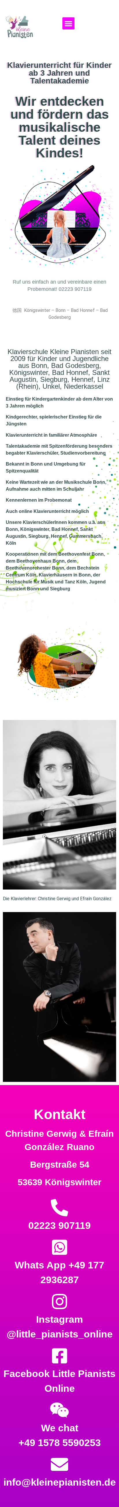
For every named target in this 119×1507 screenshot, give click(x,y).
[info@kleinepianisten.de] (59, 1464)
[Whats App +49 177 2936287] (59, 1247)
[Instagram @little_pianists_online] (59, 1301)
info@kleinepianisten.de (59, 1482)
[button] (68, 23)
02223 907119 (59, 1225)
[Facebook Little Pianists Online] (59, 1356)
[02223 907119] (59, 1207)
